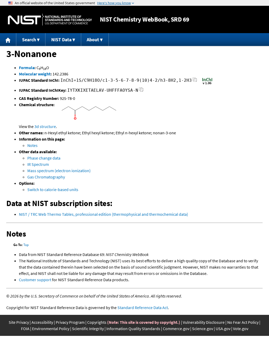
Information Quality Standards (133, 328)
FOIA (25, 328)
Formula (26, 67)
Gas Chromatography (46, 177)
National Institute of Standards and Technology (50, 19)
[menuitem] (8, 39)
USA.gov (223, 328)
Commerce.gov (176, 328)
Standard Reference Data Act (142, 307)
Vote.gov (240, 328)
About (93, 40)
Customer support (35, 279)
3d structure (45, 126)
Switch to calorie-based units (52, 189)
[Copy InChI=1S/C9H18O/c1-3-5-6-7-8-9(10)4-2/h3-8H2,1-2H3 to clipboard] (195, 81)
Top (26, 245)
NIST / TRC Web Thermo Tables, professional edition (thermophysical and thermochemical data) (103, 214)
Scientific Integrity (88, 328)
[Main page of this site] (8, 39)
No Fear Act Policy (242, 322)
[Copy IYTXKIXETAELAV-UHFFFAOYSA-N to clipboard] (141, 91)
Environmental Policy (50, 328)
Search (29, 40)
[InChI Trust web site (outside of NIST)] (207, 83)
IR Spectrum (38, 164)
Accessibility (42, 322)
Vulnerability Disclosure (204, 322)
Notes (32, 145)
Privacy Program (70, 322)
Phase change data (43, 158)
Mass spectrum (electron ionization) (59, 170)
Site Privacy (19, 322)
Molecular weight (34, 73)
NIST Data (61, 40)
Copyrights (96, 322)
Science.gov (202, 328)
